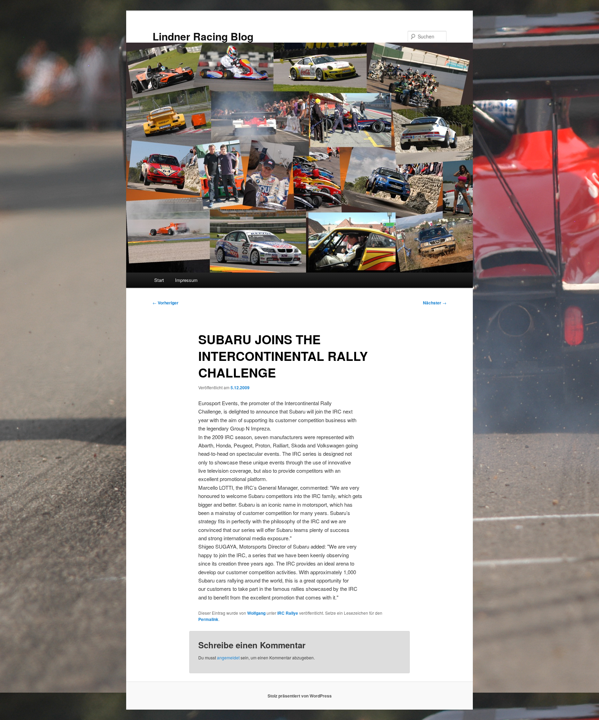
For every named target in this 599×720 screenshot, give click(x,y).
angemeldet (228, 657)
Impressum (186, 280)
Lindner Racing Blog (203, 36)
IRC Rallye (287, 613)
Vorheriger (166, 303)
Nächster (434, 303)
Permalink (208, 619)
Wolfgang (256, 613)
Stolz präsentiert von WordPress (300, 696)
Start (159, 280)
